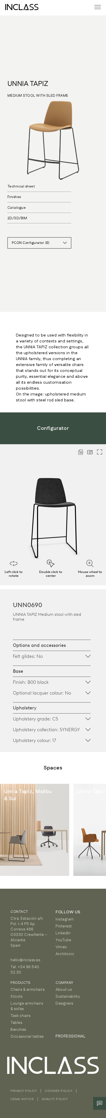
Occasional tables (27, 1036)
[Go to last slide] (15, 830)
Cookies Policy (58, 1091)
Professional (70, 1036)
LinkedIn (63, 933)
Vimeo (61, 947)
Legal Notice (22, 1099)
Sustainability (68, 996)
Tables (16, 1022)
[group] (34, 830)
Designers (64, 1003)
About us (64, 989)
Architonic (65, 954)
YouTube (63, 940)
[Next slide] (90, 830)
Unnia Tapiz (27, 84)
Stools (16, 996)
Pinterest (64, 926)
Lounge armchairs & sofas (27, 1006)
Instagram (65, 919)
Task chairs (21, 1015)
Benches (18, 1029)
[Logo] (22, 7)
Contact (19, 911)
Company (64, 982)
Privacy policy (24, 1091)
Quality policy (55, 1099)
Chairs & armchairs (28, 989)
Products (20, 982)
